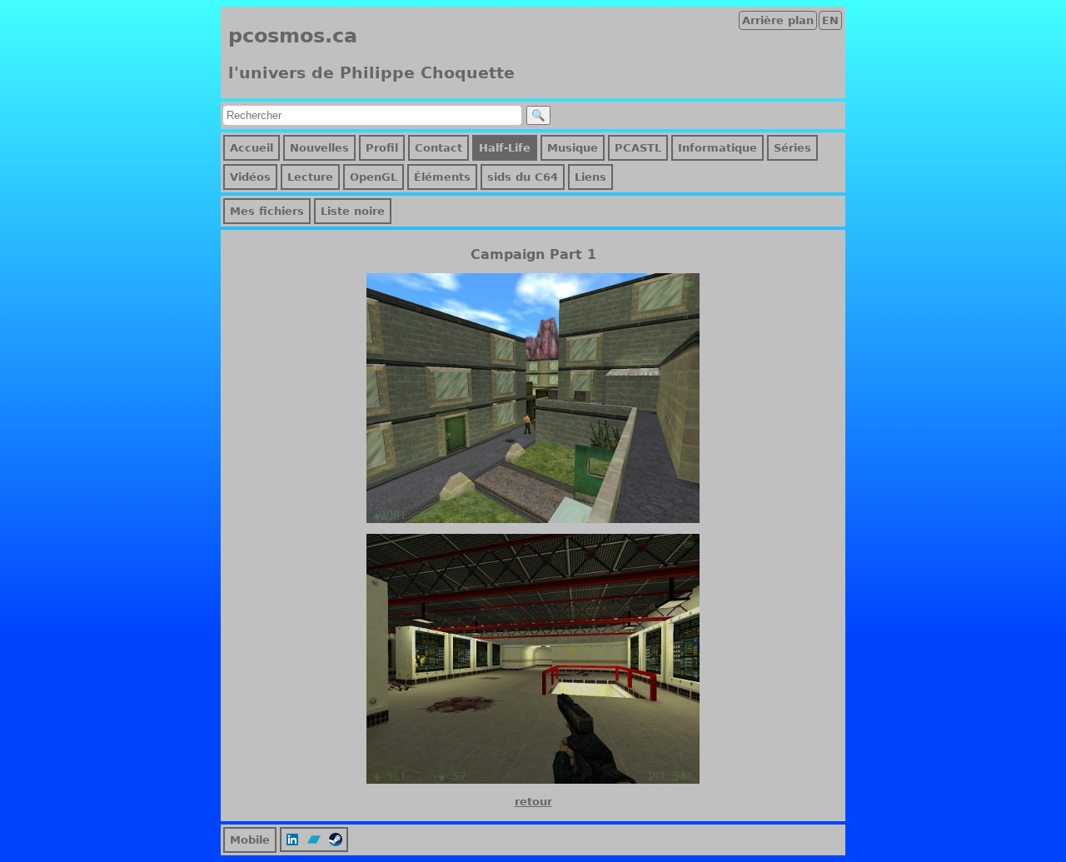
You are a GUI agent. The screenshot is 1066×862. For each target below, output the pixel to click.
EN (830, 20)
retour (533, 801)
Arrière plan (778, 20)
